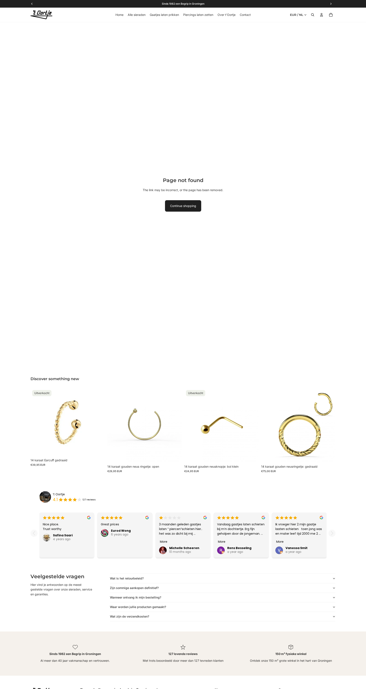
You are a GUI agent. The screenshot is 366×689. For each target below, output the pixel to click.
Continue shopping (183, 206)
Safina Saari (63, 535)
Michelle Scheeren (184, 548)
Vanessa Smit (297, 548)
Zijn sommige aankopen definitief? (134, 588)
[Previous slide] (33, 533)
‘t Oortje (59, 494)
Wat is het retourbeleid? (127, 578)
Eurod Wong (121, 530)
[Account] (321, 14)
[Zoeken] (312, 14)
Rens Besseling (239, 548)
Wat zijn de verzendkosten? (129, 616)
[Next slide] (332, 533)
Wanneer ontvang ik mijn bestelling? (135, 597)
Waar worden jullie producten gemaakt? (138, 607)
